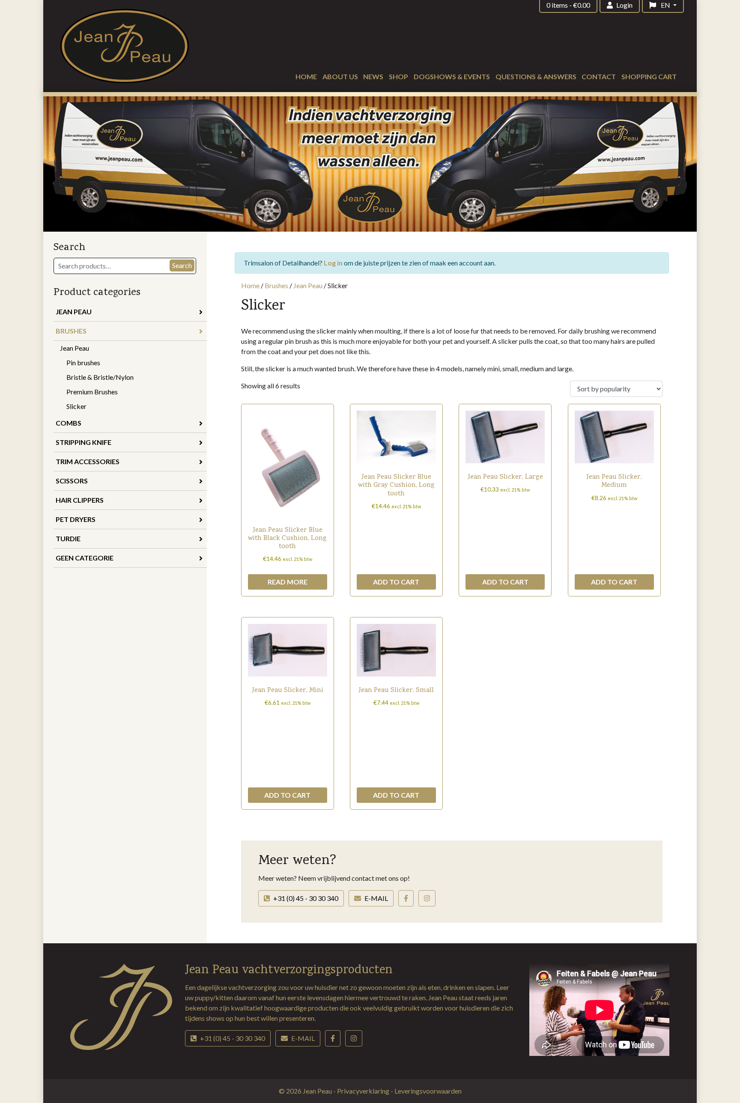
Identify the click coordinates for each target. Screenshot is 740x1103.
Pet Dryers (75, 519)
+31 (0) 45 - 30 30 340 (305, 898)
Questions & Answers (535, 76)
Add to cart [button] (396, 582)
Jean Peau (74, 311)
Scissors (72, 481)
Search (182, 265)
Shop (398, 76)
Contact (599, 76)
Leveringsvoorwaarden (428, 1091)
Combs (68, 423)
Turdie (68, 538)
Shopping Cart (649, 76)
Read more (287, 582)
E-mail (376, 898)
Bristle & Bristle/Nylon (100, 377)
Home (306, 76)
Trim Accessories (87, 461)
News (373, 76)
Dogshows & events (452, 76)
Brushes (71, 331)
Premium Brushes (92, 392)
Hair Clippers (80, 500)
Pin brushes (83, 362)
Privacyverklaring (364, 1091)
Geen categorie (84, 558)
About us (340, 76)
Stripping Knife (83, 442)
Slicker (76, 406)
